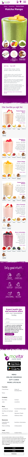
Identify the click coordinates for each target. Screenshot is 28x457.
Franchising (5, 389)
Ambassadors (18, 425)
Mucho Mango (21, 161)
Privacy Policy (13, 338)
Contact (16, 399)
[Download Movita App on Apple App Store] (14, 368)
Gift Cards (14, 380)
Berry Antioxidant (20, 232)
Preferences (14, 453)
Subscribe (9, 334)
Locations (17, 402)
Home (5, 6)
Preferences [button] (7, 444)
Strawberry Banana (22, 140)
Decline (14, 450)
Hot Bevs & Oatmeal (7, 411)
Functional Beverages (20, 408)
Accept (14, 448)
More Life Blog (14, 382)
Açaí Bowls (5, 408)
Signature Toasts (18, 413)
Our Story (4, 399)
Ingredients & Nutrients (5, 423)
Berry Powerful (21, 204)
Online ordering (14, 377)
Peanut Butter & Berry (20, 111)
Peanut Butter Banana (21, 183)
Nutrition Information (20, 422)
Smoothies (11, 6)
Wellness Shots (18, 415)
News (3, 393)
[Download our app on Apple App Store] (14, 363)
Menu (14, 374)
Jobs (3, 402)
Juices (16, 411)
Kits (3, 413)
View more (22, 123)
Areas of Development (18, 390)
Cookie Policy (18, 432)
